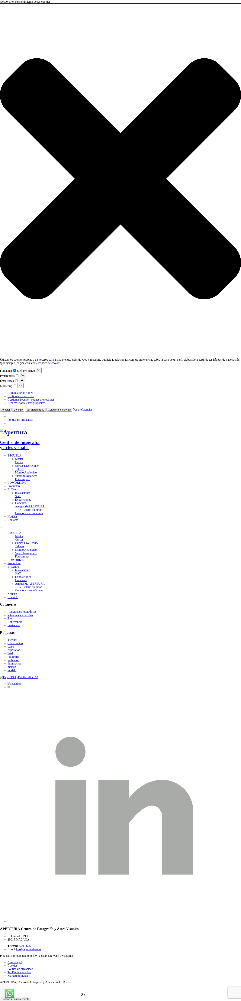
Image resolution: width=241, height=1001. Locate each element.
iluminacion (14, 663)
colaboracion (15, 643)
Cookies (12, 965)
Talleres (19, 469)
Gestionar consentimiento (15, 999)
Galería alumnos (32, 509)
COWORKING (17, 482)
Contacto (13, 520)
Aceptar (6, 409)
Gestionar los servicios (21, 396)
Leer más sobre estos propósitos (26, 403)
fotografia (13, 656)
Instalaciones (22, 492)
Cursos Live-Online (27, 465)
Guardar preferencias (59, 409)
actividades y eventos (20, 615)
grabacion (13, 660)
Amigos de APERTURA (30, 506)
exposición (14, 650)
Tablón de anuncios (19, 972)
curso (11, 646)
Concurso (21, 503)
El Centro (13, 489)
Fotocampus (22, 479)
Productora (14, 486)
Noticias (12, 516)
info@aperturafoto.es (28, 949)
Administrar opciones (20, 392)
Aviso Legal (15, 962)
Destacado (14, 625)
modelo (12, 670)
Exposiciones (23, 499)
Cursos (19, 462)
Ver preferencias (35, 409)
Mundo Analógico (26, 472)
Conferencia (15, 621)
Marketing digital (18, 975)
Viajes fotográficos (26, 475)
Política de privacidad (20, 419)
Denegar (18, 409)
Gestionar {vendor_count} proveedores (31, 399)
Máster (19, 458)
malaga (12, 666)
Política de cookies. (49, 363)
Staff (18, 496)
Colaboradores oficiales (29, 513)
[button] (120, 179)
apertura (12, 639)
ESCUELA (14, 455)
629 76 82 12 (27, 945)
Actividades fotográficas (22, 611)
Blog (10, 618)
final (10, 653)
